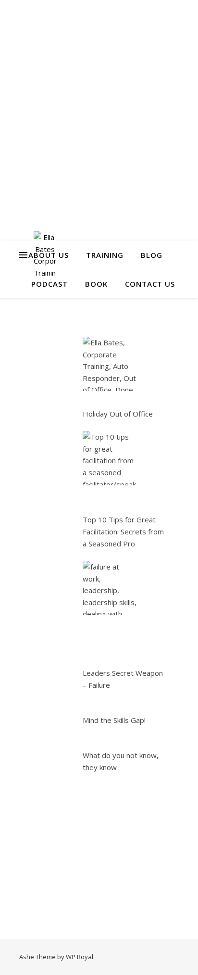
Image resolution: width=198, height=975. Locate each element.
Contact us (150, 284)
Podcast (49, 284)
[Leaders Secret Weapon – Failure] (110, 588)
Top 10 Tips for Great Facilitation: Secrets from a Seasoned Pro (123, 531)
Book (96, 284)
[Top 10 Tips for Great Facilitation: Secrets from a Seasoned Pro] (110, 458)
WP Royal (79, 956)
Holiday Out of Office (118, 413)
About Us (48, 255)
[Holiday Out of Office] (110, 364)
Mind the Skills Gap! (114, 720)
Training (105, 255)
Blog (151, 255)
